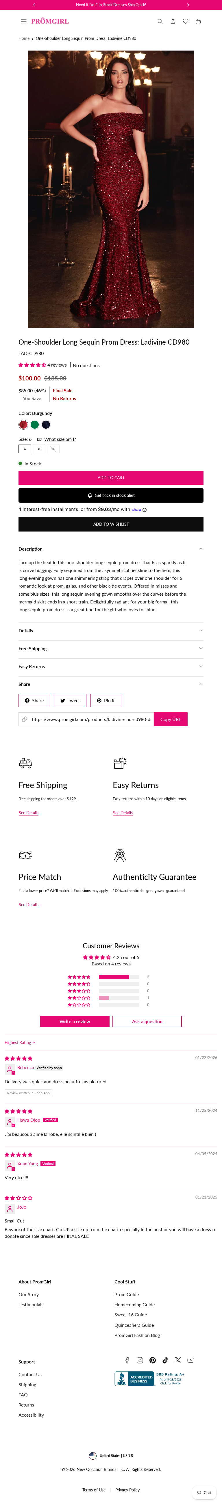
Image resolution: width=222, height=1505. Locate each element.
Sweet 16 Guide (130, 1314)
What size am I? (60, 439)
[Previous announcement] (34, 4)
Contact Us (30, 1374)
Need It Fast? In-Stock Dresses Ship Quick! (111, 4)
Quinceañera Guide (134, 1325)
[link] (173, 21)
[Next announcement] (188, 4)
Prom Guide (126, 1294)
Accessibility (31, 1414)
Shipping (27, 1384)
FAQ (23, 1394)
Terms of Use (94, 1489)
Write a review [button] (75, 1021)
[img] (18, 1058)
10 (55, 449)
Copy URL (170, 719)
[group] (111, 189)
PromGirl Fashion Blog (137, 1335)
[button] (23, 21)
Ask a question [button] (147, 1021)
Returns (26, 1404)
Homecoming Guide (134, 1304)
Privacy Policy (127, 1489)
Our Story (28, 1294)
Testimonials (30, 1304)
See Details (28, 812)
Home (23, 38)
